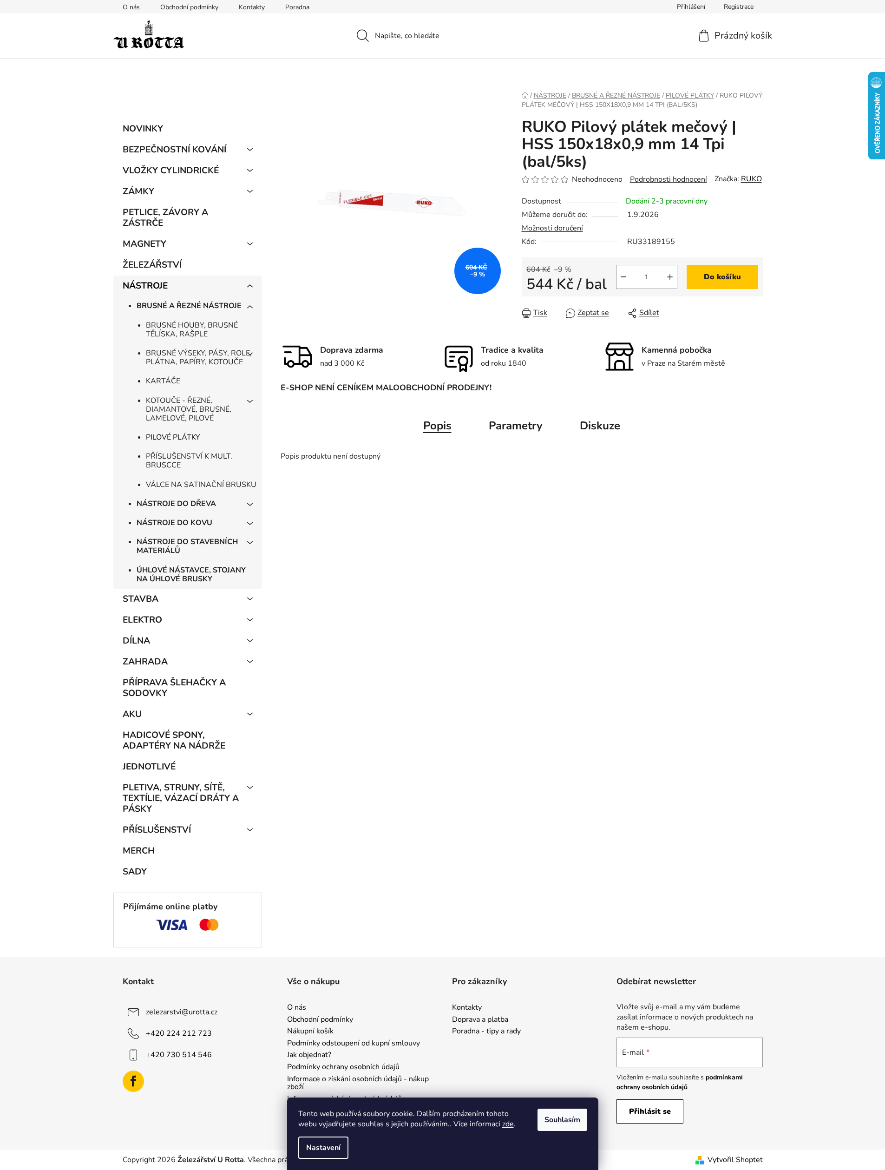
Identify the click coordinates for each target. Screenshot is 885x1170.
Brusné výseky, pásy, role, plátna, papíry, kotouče (199, 357)
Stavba (140, 599)
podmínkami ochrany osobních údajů (679, 1082)
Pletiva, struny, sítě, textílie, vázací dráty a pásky (181, 798)
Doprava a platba (480, 1020)
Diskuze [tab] (600, 425)
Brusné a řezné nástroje (189, 306)
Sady (135, 872)
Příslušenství (157, 830)
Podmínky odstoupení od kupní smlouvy (353, 1043)
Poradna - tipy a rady (486, 1031)
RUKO (751, 179)
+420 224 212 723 (179, 1033)
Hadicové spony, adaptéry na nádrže (174, 740)
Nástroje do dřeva (176, 504)
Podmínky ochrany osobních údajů (343, 1067)
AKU (132, 714)
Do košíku (722, 277)
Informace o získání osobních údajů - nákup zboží (358, 1083)
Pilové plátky (173, 437)
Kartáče (163, 381)
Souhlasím (562, 1120)
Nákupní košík (310, 1031)
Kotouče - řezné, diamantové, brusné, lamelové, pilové (188, 409)
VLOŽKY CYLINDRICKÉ (171, 170)
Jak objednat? (309, 1055)
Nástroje (145, 286)
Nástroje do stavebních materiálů (187, 546)
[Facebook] (133, 1081)
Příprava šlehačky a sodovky (174, 688)
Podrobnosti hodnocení (668, 179)
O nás (131, 7)
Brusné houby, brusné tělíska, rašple (192, 329)
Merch (139, 851)
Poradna (297, 7)
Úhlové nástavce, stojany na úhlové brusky (191, 574)
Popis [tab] (437, 425)
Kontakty (252, 7)
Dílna (136, 641)
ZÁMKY (138, 191)
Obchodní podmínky (189, 7)
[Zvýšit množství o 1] (670, 277)
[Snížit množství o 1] (623, 277)
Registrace (739, 6)
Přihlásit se (650, 1111)
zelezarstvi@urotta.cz (181, 1012)
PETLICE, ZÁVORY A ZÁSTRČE (165, 217)
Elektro (142, 620)
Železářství (152, 265)
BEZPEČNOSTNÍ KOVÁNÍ (174, 150)
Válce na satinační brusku (201, 485)
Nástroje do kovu (174, 523)
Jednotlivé (149, 767)
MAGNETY (144, 244)
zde (508, 1124)
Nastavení (323, 1148)
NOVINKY (143, 129)
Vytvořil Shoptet (735, 1160)
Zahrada (145, 662)
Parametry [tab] (516, 425)
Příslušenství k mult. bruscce (189, 460)
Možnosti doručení (552, 228)
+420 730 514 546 (179, 1055)
